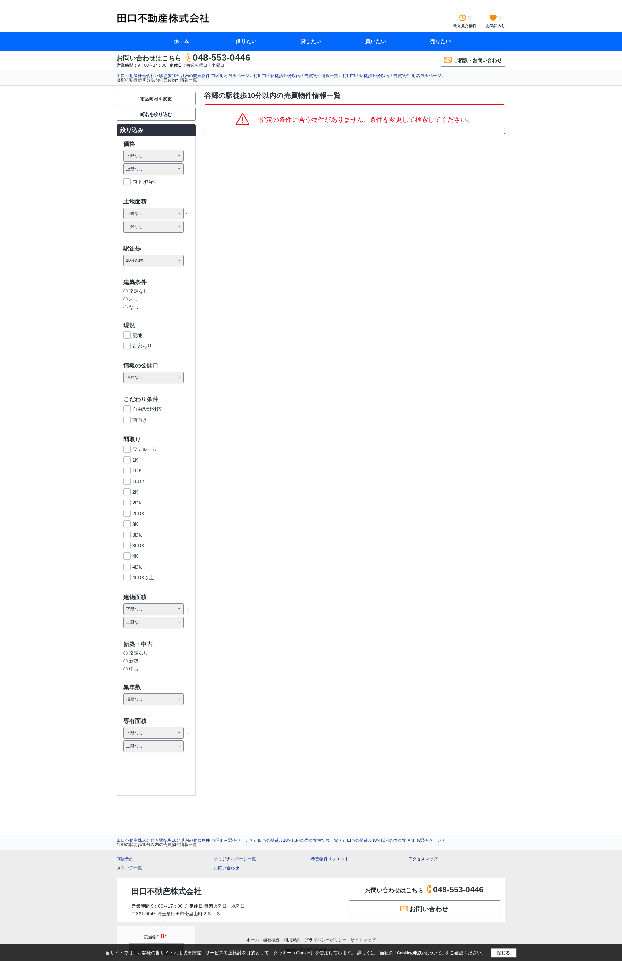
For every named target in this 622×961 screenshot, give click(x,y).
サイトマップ (363, 939)
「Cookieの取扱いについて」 (419, 953)
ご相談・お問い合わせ (477, 60)
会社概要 (271, 939)
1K (135, 460)
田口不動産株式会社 (136, 75)
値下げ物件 (144, 182)
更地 (137, 335)
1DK (137, 470)
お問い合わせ (226, 867)
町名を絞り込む (156, 114)
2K (135, 492)
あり (134, 299)
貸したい (311, 41)
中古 (134, 669)
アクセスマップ (423, 858)
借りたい (246, 41)
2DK (137, 502)
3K (135, 524)
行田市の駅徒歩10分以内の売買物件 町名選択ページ (392, 75)
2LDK (138, 513)
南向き (139, 420)
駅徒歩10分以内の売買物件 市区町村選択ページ (204, 75)
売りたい (440, 41)
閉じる (503, 952)
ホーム (181, 41)
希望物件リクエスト (330, 858)
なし (134, 307)
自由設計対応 (147, 409)
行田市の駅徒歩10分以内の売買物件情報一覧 (296, 75)
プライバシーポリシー (326, 939)
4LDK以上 (143, 577)
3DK (137, 535)
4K (135, 556)
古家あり (142, 346)
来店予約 (125, 858)
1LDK (138, 481)
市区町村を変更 (156, 98)
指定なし (138, 291)
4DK (137, 567)
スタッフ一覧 (129, 867)
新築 (134, 661)
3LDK (138, 545)
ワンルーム (144, 449)
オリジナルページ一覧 (235, 858)
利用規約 (292, 939)
